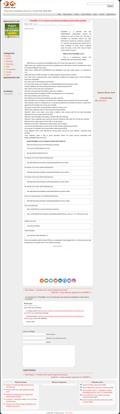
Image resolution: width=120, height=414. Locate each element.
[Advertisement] (13, 46)
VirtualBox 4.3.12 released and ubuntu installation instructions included (57, 21)
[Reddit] (55, 281)
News (8, 67)
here (76, 240)
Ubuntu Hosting (86, 14)
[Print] (42, 281)
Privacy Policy (111, 14)
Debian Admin (102, 101)
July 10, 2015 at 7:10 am (30, 305)
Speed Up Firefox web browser (92, 385)
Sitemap (102, 14)
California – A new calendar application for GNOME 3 (70, 292)
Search (77, 14)
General (8, 59)
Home (59, 14)
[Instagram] (74, 281)
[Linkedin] (60, 281)
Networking (9, 64)
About (95, 14)
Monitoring (9, 61)
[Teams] (69, 281)
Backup (8, 56)
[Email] (46, 281)
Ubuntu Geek (69, 413)
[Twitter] (51, 281)
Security (8, 72)
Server (8, 75)
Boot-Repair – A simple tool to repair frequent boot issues (46, 290)
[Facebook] (65, 281)
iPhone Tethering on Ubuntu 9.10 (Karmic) (95, 387)
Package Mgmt (10, 69)
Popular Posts (68, 14)
